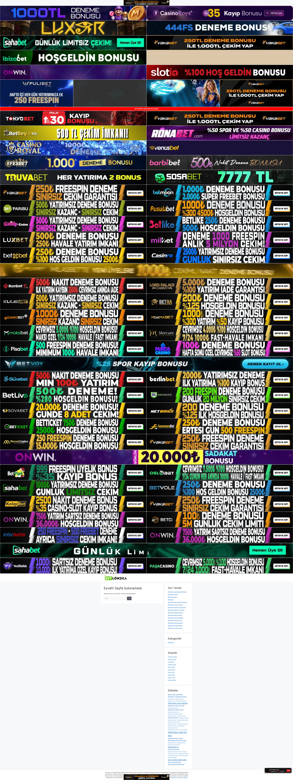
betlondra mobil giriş (184, 729)
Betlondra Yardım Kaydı (175, 628)
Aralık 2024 (171, 675)
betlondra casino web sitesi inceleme (175, 713)
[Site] (73, 192)
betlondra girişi (173, 718)
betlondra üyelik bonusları (173, 755)
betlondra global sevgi (172, 720)
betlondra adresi (181, 697)
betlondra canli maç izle (176, 705)
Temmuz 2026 (172, 657)
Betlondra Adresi (173, 594)
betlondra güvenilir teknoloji (182, 720)
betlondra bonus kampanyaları (181, 700)
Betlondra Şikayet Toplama (176, 610)
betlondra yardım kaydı (182, 751)
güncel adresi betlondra (176, 764)
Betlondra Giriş (172, 597)
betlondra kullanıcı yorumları (173, 729)
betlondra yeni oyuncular (172, 753)
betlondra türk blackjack (172, 751)
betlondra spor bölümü (181, 742)
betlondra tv (173, 747)
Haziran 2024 (172, 680)
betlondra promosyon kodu (177, 740)
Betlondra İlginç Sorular (175, 615)
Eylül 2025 (171, 662)
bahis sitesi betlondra (175, 694)
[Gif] (146, 270)
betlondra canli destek (177, 703)
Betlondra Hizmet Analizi (175, 605)
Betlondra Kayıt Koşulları (175, 623)
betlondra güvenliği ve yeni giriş (174, 721)
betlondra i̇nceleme (180, 725)
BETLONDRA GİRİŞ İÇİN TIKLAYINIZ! (146, 109)
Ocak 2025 (171, 672)
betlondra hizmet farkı (172, 723)
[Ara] (129, 598)
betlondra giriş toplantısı (184, 717)
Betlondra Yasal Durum (175, 620)
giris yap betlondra (174, 762)
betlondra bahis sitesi (179, 698)
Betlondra (171, 599)
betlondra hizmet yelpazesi (182, 723)
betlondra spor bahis (172, 742)
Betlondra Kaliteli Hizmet (175, 612)
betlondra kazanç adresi (172, 727)
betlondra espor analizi (172, 715)
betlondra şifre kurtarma (183, 755)
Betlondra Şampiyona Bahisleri (177, 592)
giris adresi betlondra (177, 760)
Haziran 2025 (172, 664)
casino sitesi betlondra (172, 757)
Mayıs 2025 (171, 667)
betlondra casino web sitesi (173, 712)
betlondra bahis (171, 698)
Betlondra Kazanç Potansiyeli (177, 607)
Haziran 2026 (172, 659)
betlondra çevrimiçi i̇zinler (183, 753)
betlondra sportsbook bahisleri (174, 744)
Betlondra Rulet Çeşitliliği (175, 618)
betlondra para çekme (175, 738)
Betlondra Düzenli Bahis (175, 625)
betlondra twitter (173, 749)
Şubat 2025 (171, 670)
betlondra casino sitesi (175, 710)
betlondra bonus (171, 700)
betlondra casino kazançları (173, 707)
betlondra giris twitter (182, 715)
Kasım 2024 (171, 677)
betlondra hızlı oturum (172, 725)
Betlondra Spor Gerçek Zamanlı (177, 602)
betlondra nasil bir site (177, 734)
